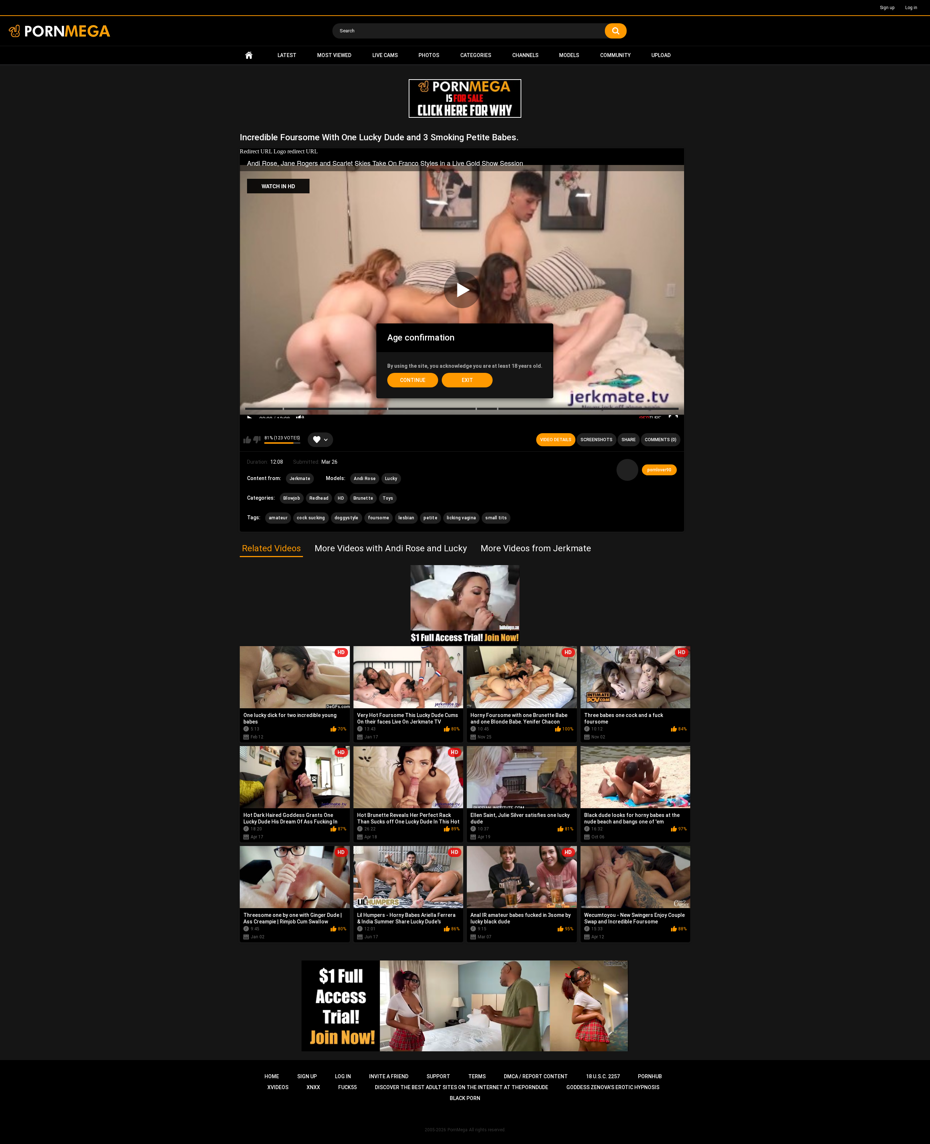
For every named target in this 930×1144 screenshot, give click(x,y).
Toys (388, 498)
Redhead (319, 498)
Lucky (391, 478)
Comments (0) (660, 439)
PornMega (458, 1129)
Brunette (363, 498)
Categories (475, 55)
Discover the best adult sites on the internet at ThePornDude (461, 1087)
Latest (287, 55)
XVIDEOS (277, 1087)
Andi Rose (365, 478)
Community (615, 55)
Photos (428, 55)
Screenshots (596, 439)
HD (341, 498)
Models (569, 55)
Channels (525, 55)
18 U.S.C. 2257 (603, 1076)
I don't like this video (256, 439)
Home (249, 55)
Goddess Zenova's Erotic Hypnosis (612, 1087)
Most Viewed (334, 55)
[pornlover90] (627, 470)
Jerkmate (300, 478)
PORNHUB (650, 1076)
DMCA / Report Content (536, 1076)
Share (629, 439)
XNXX (313, 1087)
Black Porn (465, 1098)
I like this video (247, 439)
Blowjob (291, 498)
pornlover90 (659, 469)
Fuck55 (347, 1087)
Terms (477, 1076)
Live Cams (385, 55)
